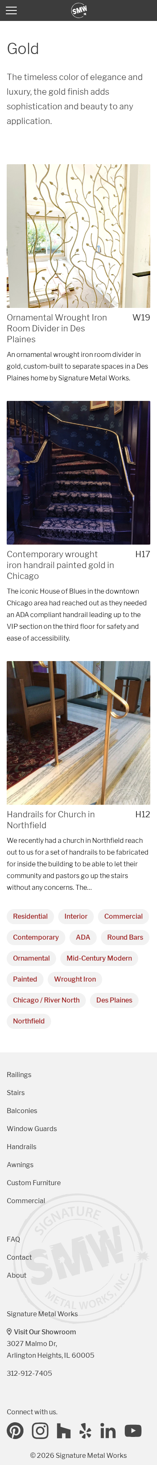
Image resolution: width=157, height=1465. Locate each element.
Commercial (123, 916)
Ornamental (31, 958)
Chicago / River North (46, 1000)
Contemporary (36, 937)
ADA (83, 937)
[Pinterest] (15, 1430)
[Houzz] (64, 1430)
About (16, 1275)
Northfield (29, 1021)
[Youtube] (133, 1430)
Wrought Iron (75, 979)
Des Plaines (114, 1000)
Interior (76, 916)
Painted (25, 979)
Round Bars (125, 937)
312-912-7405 (29, 1373)
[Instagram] (40, 1430)
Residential (30, 916)
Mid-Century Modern (99, 958)
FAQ (13, 1239)
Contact (19, 1257)
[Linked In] (108, 1430)
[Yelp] (86, 1430)
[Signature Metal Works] (79, 10)
